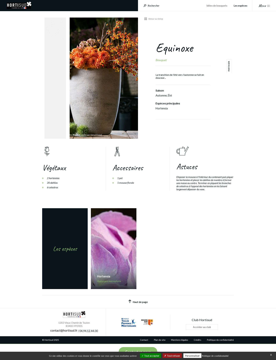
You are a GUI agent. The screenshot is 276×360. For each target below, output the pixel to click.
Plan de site (159, 340)
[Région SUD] (146, 322)
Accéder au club (202, 327)
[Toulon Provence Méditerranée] (129, 322)
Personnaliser (192, 355)
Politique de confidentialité (220, 340)
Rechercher (153, 5)
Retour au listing (155, 19)
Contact (144, 340)
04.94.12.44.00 (88, 331)
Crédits (197, 340)
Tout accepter (151, 355)
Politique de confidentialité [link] (215, 356)
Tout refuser (173, 355)
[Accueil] (18, 8)
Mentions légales (179, 340)
